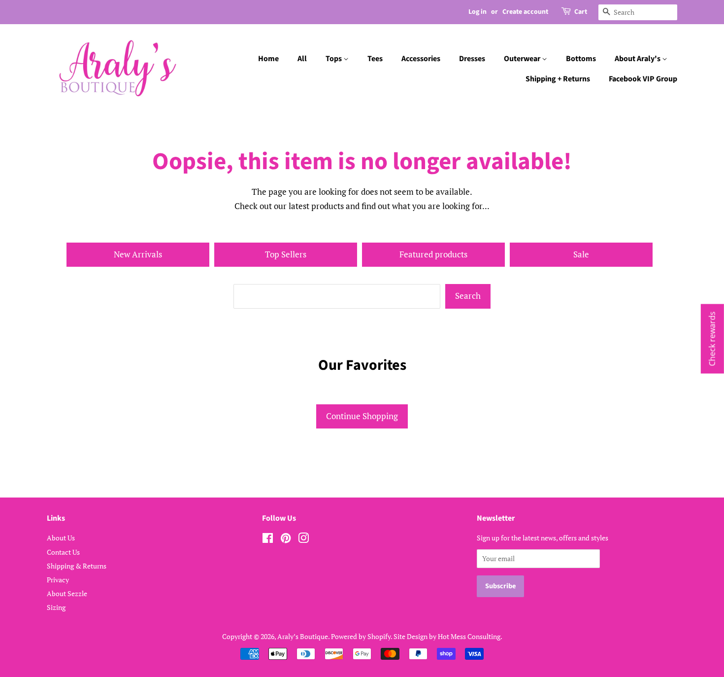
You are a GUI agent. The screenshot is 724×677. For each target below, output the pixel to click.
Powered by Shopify (361, 636)
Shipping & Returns (76, 565)
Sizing (56, 607)
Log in (477, 12)
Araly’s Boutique (302, 636)
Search (468, 295)
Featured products (433, 254)
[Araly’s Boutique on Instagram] (303, 539)
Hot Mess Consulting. (470, 636)
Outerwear (523, 58)
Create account (525, 12)
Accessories (420, 58)
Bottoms (581, 58)
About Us (61, 537)
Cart (580, 12)
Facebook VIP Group (643, 78)
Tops (334, 58)
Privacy (58, 579)
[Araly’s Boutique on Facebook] (267, 539)
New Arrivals (138, 254)
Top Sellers (285, 254)
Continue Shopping (362, 416)
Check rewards (712, 338)
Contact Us (63, 552)
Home (268, 58)
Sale (581, 254)
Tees (375, 58)
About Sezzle (67, 593)
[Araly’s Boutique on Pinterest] (285, 539)
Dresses (472, 58)
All (302, 58)
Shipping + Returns (558, 78)
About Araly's (638, 58)
